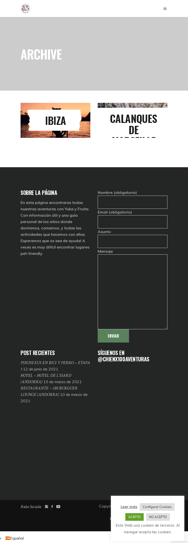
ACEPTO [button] (134, 517)
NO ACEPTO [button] (158, 517)
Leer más (129, 506)
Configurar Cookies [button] (157, 507)
